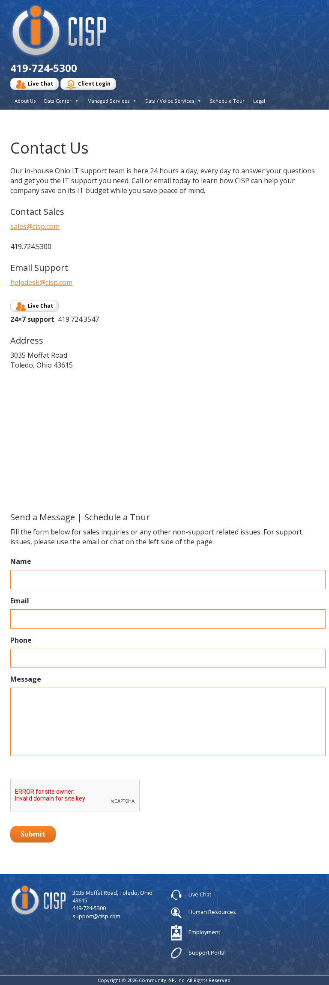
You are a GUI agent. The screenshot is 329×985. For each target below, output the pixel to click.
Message (25, 679)
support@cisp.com (96, 916)
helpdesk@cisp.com (41, 282)
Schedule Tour (227, 101)
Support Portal (206, 952)
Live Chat (40, 83)
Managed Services (108, 101)
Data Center (58, 101)
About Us (25, 101)
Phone (21, 640)
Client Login (94, 83)
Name (20, 561)
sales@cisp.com (35, 226)
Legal (259, 101)
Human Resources (211, 912)
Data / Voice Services (169, 101)
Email (19, 600)
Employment (203, 932)
